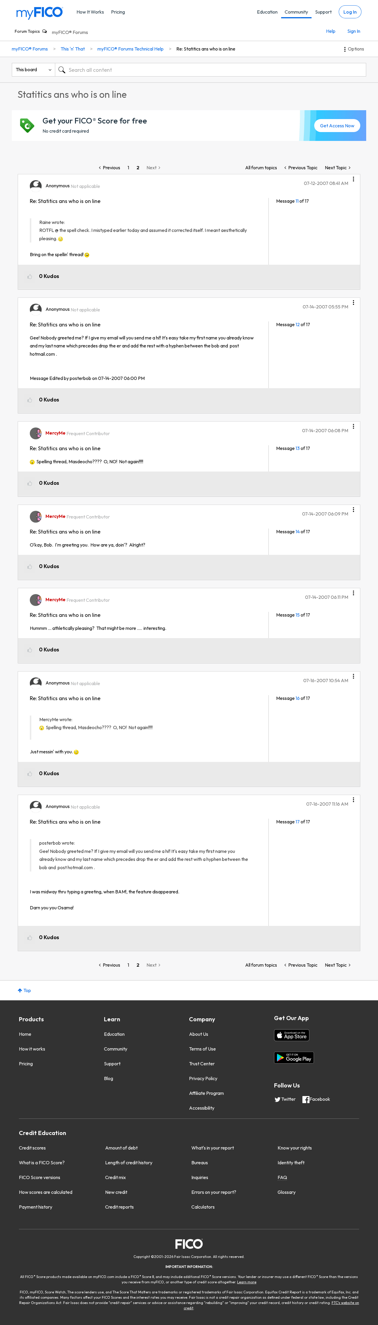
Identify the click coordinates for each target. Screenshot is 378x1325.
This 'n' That (73, 49)
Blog (108, 1078)
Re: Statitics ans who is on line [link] (205, 49)
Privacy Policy (203, 1078)
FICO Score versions (39, 1177)
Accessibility (201, 1108)
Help (330, 31)
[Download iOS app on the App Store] (292, 1035)
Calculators (203, 1207)
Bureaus (199, 1162)
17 (298, 822)
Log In (350, 12)
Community (296, 12)
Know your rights (295, 1148)
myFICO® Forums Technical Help (130, 49)
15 (298, 615)
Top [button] (27, 990)
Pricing (118, 12)
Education (267, 12)
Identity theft (291, 1162)
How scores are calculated (45, 1192)
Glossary (287, 1192)
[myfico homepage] (40, 12)
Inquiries (199, 1177)
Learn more (246, 1282)
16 (298, 698)
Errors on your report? (213, 1192)
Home (25, 1034)
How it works (32, 1049)
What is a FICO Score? (42, 1162)
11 (297, 201)
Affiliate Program (206, 1093)
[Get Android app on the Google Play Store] (294, 1058)
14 (298, 531)
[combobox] (210, 70)
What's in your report (212, 1148)
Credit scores (32, 1148)
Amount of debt (121, 1148)
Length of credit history (128, 1162)
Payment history (35, 1207)
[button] (353, 177)
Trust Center (202, 1063)
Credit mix (115, 1177)
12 (298, 324)
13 (298, 448)
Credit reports (119, 1207)
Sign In (353, 31)
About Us (198, 1034)
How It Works (90, 12)
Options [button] (356, 49)
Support (323, 12)
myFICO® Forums (70, 32)
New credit (116, 1192)
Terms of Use (202, 1049)
